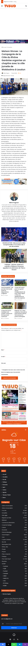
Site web (3, 363)
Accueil (4, 47)
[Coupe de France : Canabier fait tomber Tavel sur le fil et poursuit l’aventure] (7, 305)
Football (5, 571)
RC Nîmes (5, 583)
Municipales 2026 (6, 544)
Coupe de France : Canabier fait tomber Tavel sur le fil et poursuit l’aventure (6, 313)
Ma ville (4, 542)
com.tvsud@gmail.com (6, 618)
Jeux (3, 537)
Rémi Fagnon (6, 73)
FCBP (4, 568)
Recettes (4, 561)
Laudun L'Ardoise (6, 539)
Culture (4, 527)
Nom (2, 349)
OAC (4, 580)
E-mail (3, 356)
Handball (5, 573)
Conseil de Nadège (7, 525)
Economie (4, 529)
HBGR (4, 576)
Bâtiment (4, 520)
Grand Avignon (5, 534)
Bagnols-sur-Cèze (6, 517)
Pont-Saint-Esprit (6, 559)
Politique (4, 556)
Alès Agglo (4, 515)
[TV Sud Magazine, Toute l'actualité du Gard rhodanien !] (10, 5)
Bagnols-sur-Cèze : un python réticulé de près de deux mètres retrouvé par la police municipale (21, 313)
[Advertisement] (14, 23)
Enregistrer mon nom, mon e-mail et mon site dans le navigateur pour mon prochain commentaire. (13, 372)
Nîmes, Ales (5, 546)
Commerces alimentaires (8, 522)
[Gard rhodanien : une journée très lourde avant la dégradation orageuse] (7, 282)
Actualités (9, 47)
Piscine (4, 551)
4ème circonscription (7, 508)
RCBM (4, 585)
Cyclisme (5, 566)
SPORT (4, 563)
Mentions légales (7, 594)
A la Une (4, 510)
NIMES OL (6, 578)
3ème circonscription (7, 505)
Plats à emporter (6, 554)
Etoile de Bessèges (7, 532)
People (4, 549)
